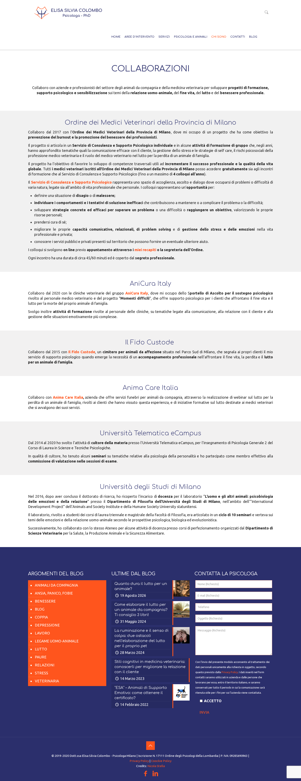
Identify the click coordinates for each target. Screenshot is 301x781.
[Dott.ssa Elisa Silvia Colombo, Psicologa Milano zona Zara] (68, 12)
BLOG (39, 609)
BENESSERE (45, 601)
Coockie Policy (161, 761)
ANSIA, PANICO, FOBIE (54, 593)
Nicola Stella (156, 766)
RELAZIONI (44, 665)
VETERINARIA (47, 681)
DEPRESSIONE (47, 625)
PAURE (40, 657)
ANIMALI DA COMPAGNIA (56, 585)
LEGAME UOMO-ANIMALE (57, 641)
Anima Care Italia (68, 397)
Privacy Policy (230, 672)
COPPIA (41, 617)
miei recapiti (145, 250)
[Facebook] (145, 774)
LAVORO (42, 633)
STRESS (41, 673)
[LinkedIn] (155, 774)
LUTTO (41, 649)
